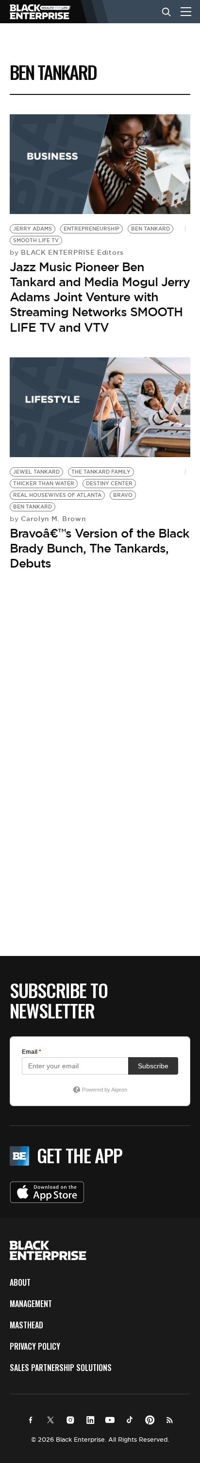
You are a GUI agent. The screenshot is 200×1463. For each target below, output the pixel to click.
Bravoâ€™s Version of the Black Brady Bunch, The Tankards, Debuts (99, 548)
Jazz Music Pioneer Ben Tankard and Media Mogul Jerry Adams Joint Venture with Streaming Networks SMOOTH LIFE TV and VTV (100, 297)
